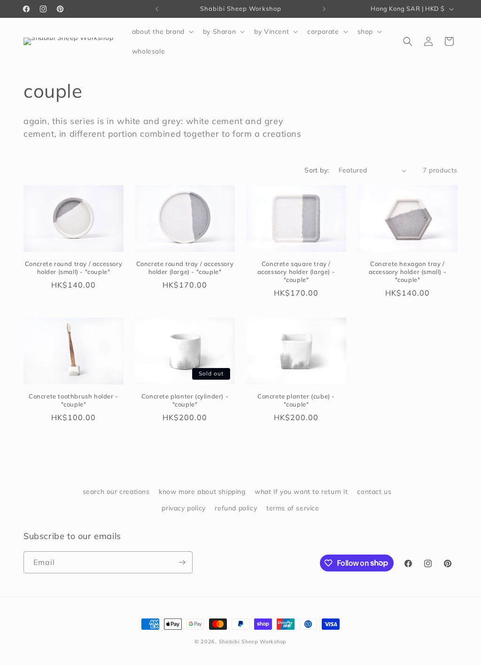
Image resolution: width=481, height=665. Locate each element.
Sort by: (316, 170)
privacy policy (183, 508)
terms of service (292, 508)
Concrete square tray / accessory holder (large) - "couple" (296, 271)
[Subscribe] (181, 562)
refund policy (236, 508)
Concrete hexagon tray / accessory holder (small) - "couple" (408, 271)
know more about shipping (202, 491)
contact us (374, 491)
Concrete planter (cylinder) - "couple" (184, 400)
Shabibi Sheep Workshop (253, 641)
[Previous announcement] (157, 9)
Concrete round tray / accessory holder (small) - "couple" (74, 267)
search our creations (116, 491)
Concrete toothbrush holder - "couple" (73, 400)
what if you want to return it (301, 491)
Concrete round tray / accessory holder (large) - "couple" (185, 267)
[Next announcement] (324, 9)
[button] (161, 31)
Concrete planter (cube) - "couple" (296, 400)
